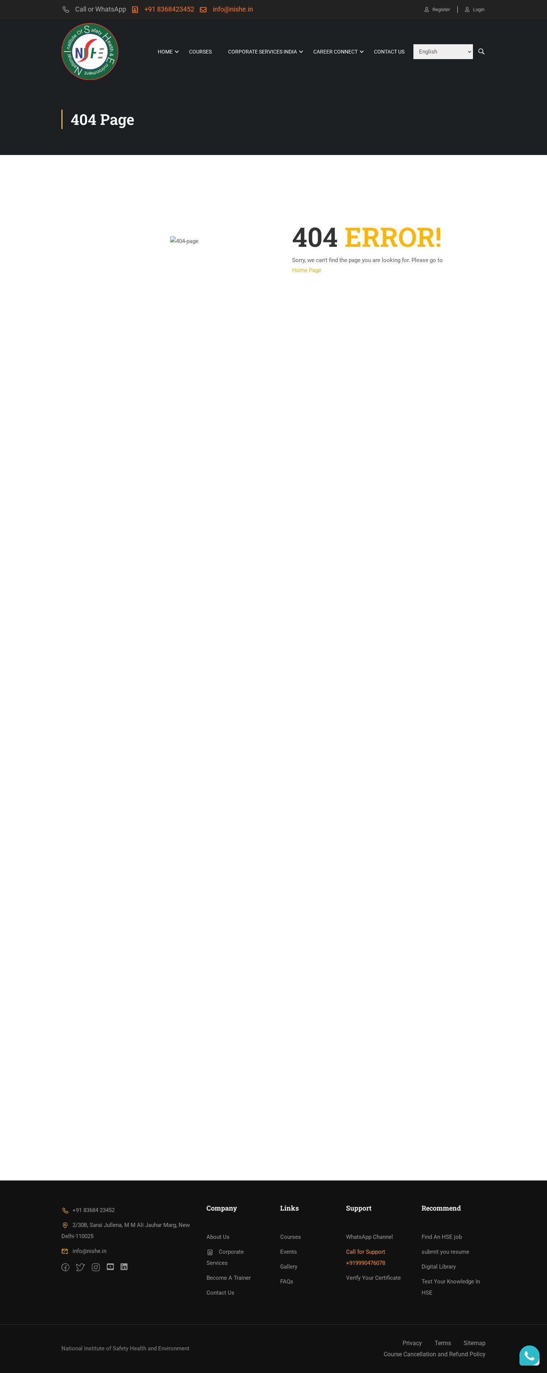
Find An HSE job (442, 1237)
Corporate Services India (262, 52)
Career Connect (335, 52)
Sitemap (475, 1343)
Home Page (306, 270)
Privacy (412, 1343)
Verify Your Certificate (373, 1278)
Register (441, 9)
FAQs (286, 1281)
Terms (443, 1343)
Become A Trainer (229, 1278)
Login (478, 9)
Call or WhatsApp (100, 9)
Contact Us (389, 52)
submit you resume (445, 1251)
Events (288, 1251)
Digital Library (439, 1266)
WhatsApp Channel (369, 1237)
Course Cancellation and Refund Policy (435, 1354)
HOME (165, 52)
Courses (200, 52)
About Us (218, 1237)
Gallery (288, 1266)
